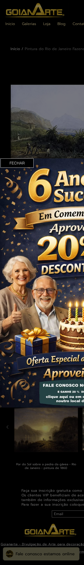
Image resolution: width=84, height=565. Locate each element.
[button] (17, 163)
